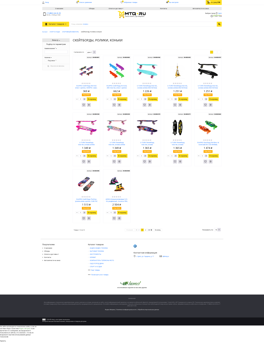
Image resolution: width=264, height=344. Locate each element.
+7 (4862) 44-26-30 (53, 13)
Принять (3, 341)
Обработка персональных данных (148, 309)
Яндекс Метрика (110, 309)
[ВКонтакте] (135, 246)
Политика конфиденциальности (126, 309)
